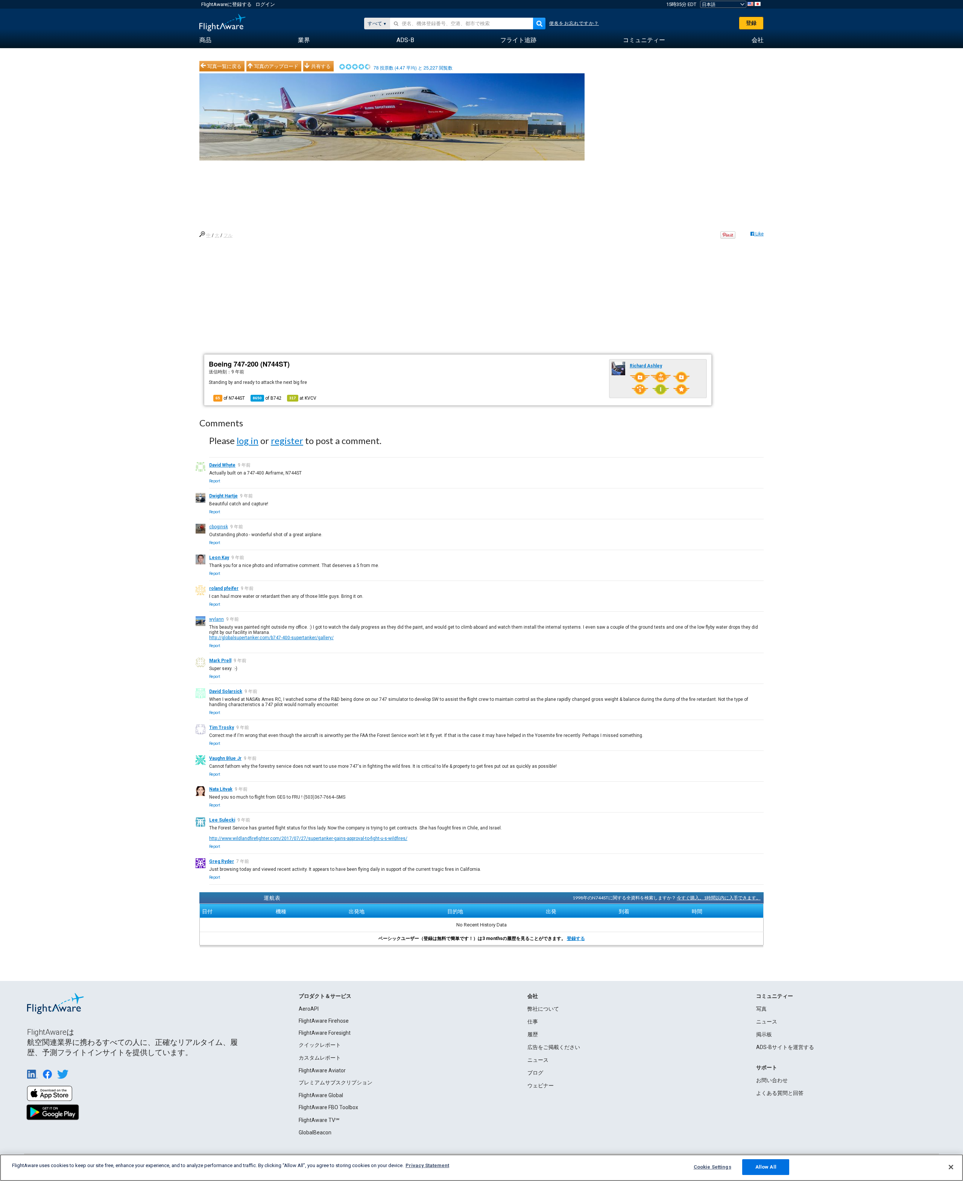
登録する (576, 938)
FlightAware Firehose (324, 1021)
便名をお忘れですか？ (574, 23)
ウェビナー (540, 1085)
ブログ (535, 1073)
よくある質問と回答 (780, 1093)
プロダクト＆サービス (325, 996)
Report (214, 481)
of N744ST (230, 398)
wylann (216, 619)
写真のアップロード (276, 66)
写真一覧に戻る (224, 66)
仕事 (532, 1022)
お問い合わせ (772, 1080)
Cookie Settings (712, 1167)
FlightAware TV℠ (319, 1120)
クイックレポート (320, 1045)
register (287, 440)
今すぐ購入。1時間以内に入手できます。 (719, 898)
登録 (751, 23)
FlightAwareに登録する (226, 4)
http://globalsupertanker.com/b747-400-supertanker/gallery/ (271, 637)
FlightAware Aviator (322, 1070)
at (302, 398)
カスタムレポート (320, 1058)
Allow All (765, 1167)
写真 (761, 1009)
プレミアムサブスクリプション (335, 1082)
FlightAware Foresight (325, 1033)
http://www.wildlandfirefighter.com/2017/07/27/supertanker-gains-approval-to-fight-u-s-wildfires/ (308, 838)
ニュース (537, 1060)
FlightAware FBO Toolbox (328, 1107)
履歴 (532, 1034)
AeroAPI (309, 1009)
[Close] (951, 1167)
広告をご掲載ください (553, 1047)
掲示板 (764, 1034)
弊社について (543, 1009)
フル (227, 235)
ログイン (265, 4)
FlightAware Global (321, 1095)
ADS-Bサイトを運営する (785, 1047)
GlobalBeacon (315, 1132)
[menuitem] (205, 40)
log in (247, 440)
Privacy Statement (427, 1165)
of (267, 398)
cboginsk (218, 526)
